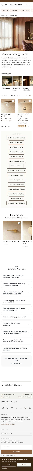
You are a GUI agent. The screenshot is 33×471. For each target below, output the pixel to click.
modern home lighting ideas (16, 194)
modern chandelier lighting (16, 175)
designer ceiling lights (16, 198)
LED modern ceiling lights (16, 184)
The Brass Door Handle (11, 241)
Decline (9, 465)
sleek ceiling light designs (16, 180)
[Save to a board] (13, 101)
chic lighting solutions (16, 156)
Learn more (4, 468)
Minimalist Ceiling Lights (16, 152)
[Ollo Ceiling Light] (8, 106)
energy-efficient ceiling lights (16, 170)
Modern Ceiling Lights (11, 15)
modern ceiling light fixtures (16, 189)
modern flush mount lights (16, 161)
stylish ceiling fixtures (16, 147)
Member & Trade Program (8, 424)
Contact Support (16, 363)
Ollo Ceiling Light (6, 115)
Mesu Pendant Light (23, 115)
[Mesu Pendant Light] (25, 106)
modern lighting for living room (16, 203)
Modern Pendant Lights (16, 142)
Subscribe (16, 451)
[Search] (6, 5)
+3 (28, 126)
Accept (24, 465)
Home (2, 15)
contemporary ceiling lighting (16, 137)
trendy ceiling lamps (16, 166)
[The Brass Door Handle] (12, 230)
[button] (30, 5)
